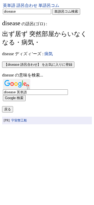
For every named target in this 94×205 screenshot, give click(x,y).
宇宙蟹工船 (19, 120)
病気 (48, 54)
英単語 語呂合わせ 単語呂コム (31, 5)
